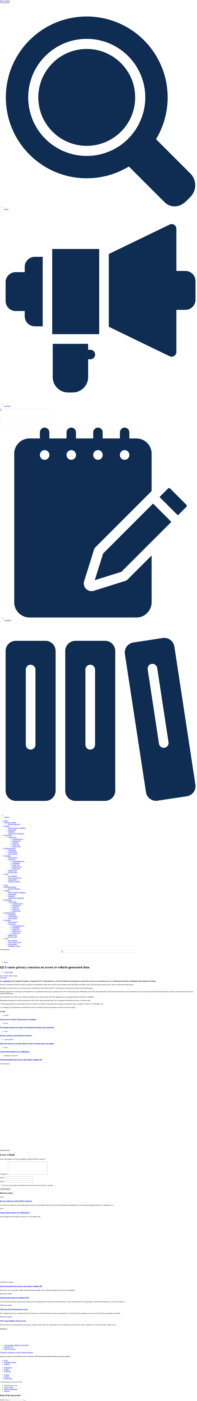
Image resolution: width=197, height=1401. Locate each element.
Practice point (12, 872)
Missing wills (12, 870)
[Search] (25, 1400)
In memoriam (12, 880)
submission (7, 981)
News (6, 820)
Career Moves (12, 852)
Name (2, 1178)
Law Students (12, 876)
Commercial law (17, 839)
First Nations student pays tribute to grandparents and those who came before (27, 1027)
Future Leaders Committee (16, 828)
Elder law (15, 843)
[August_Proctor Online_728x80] (98, 12)
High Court (16, 869)
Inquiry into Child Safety (16, 833)
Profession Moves (10, 848)
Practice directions (14, 824)
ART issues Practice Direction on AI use (14, 1309)
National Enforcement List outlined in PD (14, 1298)
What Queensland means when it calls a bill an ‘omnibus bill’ (21, 1059)
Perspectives (8, 835)
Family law (16, 845)
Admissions (12, 850)
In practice (7, 856)
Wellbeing (11, 832)
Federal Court (16, 867)
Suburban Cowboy (14, 881)
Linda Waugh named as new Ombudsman (14, 1051)
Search (2, 1400)
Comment (4, 1174)
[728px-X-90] (98, 952)
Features (7, 826)
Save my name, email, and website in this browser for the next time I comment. (27, 1185)
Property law (16, 846)
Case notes (11, 859)
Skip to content (5, 1)
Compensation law (18, 861)
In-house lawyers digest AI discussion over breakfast (18, 1019)
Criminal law (16, 841)
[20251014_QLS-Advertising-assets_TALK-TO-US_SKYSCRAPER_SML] (98, 1146)
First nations (12, 830)
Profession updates (10, 822)
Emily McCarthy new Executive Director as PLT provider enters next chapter (27, 1043)
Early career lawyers (14, 878)
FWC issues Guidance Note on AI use (13, 1321)
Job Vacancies (12, 854)
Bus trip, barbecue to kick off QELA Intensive (16, 1035)
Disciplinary (16, 863)
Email (2, 1181)
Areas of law (12, 837)
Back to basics (13, 857)
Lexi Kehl (3, 978)
